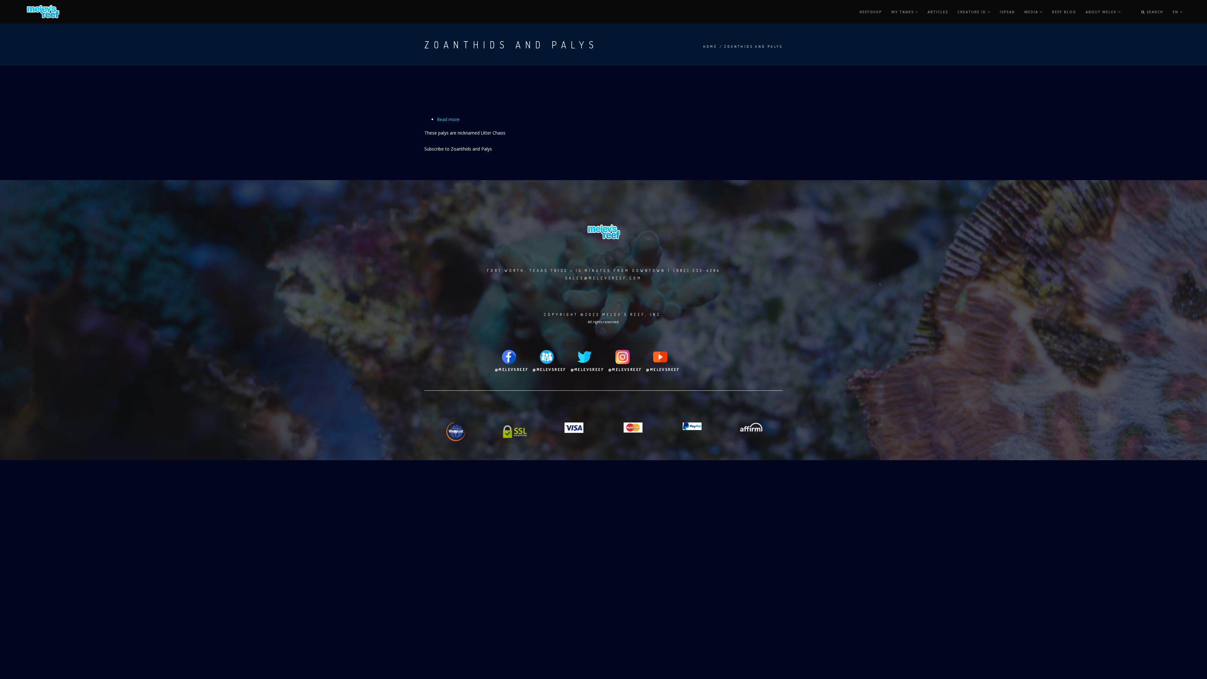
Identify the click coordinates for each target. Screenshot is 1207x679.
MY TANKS (903, 11)
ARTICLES (938, 11)
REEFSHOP (871, 11)
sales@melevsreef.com (603, 278)
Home (710, 46)
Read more (448, 119)
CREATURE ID (972, 11)
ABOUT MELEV (1102, 11)
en (1176, 11)
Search (1154, 11)
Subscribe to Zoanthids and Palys (458, 149)
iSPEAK (1007, 11)
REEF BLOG (1064, 11)
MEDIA (1032, 11)
